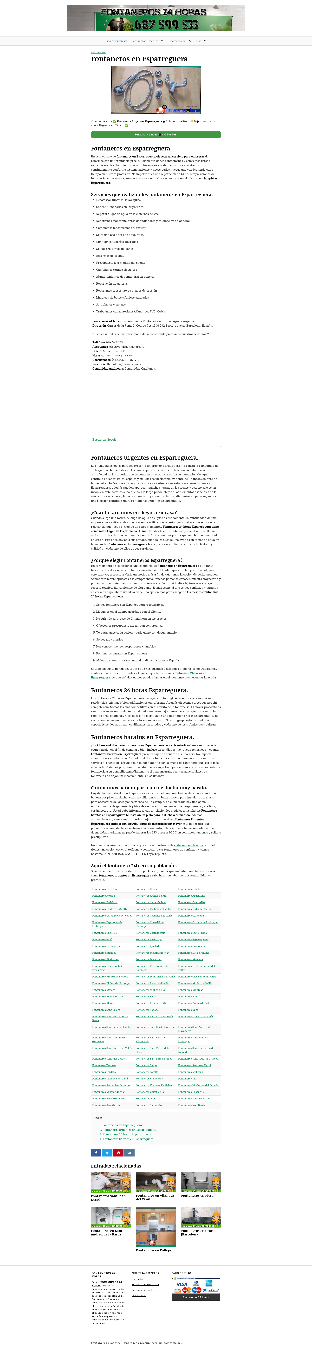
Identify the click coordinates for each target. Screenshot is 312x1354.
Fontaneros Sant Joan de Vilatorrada (150, 1040)
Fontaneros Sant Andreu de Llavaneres (194, 1029)
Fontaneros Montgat (190, 990)
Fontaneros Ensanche (191, 1092)
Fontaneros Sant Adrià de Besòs (154, 1017)
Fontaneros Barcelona (105, 889)
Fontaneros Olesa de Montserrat (197, 977)
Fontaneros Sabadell (148, 1010)
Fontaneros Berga (146, 889)
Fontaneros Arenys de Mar (152, 896)
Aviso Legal (139, 1295)
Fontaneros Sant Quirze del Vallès (112, 1048)
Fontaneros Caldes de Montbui (110, 909)
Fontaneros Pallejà (189, 997)
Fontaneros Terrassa (104, 1065)
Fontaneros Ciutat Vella (150, 1092)
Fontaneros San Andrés (150, 1105)
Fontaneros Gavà (102, 940)
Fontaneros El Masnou (105, 960)
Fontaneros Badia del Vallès (194, 909)
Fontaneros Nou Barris (191, 1105)
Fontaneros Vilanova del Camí (110, 1079)
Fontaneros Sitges (146, 1065)
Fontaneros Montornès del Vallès (155, 977)
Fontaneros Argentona (191, 896)
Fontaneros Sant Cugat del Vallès (111, 1027)
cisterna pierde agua (188, 845)
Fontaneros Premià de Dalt (194, 1003)
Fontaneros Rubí (188, 1010)
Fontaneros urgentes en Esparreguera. (128, 1129)
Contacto (137, 1279)
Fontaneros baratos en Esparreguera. (127, 1139)
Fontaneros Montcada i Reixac (110, 977)
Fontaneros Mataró (103, 990)
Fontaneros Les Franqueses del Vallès (196, 968)
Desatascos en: (177, 41)
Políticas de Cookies (144, 1290)
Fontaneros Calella (189, 889)
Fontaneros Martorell (149, 960)
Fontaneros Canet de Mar (151, 902)
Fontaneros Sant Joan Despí (194, 1065)
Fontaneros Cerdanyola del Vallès (112, 916)
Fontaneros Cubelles (104, 933)
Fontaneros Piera (146, 997)
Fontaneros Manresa (190, 960)
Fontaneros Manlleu (104, 953)
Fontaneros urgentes (145, 41)
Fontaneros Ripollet (104, 1003)
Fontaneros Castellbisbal (193, 933)
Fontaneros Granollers (191, 946)
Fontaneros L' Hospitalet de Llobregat (152, 968)
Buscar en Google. (104, 439)
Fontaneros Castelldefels (150, 933)
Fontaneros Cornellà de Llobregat (150, 924)
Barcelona (98, 52)
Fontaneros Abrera (103, 896)
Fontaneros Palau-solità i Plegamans (107, 968)
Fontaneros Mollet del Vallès (195, 983)
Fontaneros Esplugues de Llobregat (107, 924)
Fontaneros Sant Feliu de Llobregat (193, 1040)
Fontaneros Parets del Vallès (152, 983)
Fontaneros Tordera (104, 1072)
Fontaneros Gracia (146, 1099)
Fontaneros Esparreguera (193, 940)
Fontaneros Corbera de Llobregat (198, 922)
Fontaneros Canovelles (191, 902)
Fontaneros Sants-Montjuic (194, 1099)
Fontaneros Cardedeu (191, 916)
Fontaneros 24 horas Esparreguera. (125, 1134)
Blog (198, 41)
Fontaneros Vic (187, 1079)
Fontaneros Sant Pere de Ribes (154, 1059)
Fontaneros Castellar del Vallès (154, 916)
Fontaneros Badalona (104, 902)
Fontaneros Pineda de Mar (108, 997)
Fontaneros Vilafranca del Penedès (199, 1085)
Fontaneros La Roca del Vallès (195, 1017)
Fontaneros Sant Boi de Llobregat (156, 1027)
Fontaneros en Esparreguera (121, 1125)
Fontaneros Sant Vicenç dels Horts (152, 1050)
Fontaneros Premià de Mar (152, 1003)
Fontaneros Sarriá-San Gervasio (111, 1085)
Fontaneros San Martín (106, 1105)
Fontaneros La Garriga (149, 940)
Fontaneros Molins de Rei (151, 990)
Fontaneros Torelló (147, 1072)
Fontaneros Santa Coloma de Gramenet (109, 1040)
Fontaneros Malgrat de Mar (152, 953)
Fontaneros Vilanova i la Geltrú (154, 1085)
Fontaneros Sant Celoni (106, 1010)
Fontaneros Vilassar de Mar (108, 1092)
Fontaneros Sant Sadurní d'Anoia (198, 1059)
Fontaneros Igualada (148, 946)
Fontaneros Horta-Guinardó (108, 1099)
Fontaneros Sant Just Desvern (109, 1059)
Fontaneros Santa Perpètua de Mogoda (196, 1050)
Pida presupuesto (116, 41)
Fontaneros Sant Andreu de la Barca (110, 1019)
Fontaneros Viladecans (149, 1079)
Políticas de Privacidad (145, 1284)
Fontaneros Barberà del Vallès (153, 909)
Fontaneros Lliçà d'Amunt (193, 953)
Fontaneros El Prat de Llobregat (111, 983)
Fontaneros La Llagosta (106, 946)
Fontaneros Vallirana (190, 1072)
